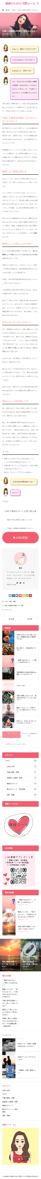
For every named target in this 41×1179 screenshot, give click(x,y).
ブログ (11, 35)
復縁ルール (17, 605)
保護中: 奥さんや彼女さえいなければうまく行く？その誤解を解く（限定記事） (10, 1022)
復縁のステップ (21, 783)
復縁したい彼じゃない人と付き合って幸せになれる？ (10, 1012)
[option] (10, 955)
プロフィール (11, 584)
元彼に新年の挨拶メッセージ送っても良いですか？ (10, 1003)
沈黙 (22, 605)
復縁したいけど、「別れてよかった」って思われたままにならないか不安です (10, 993)
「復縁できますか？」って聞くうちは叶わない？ (10, 982)
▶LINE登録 (20, 537)
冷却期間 (10, 605)
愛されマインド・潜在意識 (21, 789)
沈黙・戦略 (12, 601)
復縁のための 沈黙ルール (20, 3)
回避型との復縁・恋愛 (21, 778)
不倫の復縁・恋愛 (21, 772)
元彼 (5, 605)
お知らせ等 (21, 766)
